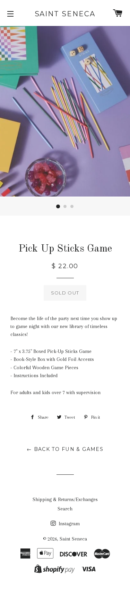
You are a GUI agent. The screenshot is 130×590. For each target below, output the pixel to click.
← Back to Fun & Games (65, 449)
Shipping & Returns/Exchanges (65, 499)
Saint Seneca (65, 14)
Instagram (68, 523)
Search (65, 508)
